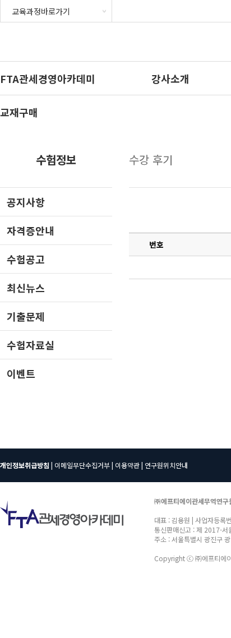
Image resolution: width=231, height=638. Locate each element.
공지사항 (26, 202)
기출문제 (26, 316)
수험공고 (26, 259)
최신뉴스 (26, 287)
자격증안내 (30, 230)
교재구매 (19, 112)
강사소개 (170, 78)
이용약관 (127, 465)
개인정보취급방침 (24, 465)
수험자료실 (30, 345)
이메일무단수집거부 (82, 465)
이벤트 (21, 373)
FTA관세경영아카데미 (47, 78)
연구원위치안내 (166, 465)
